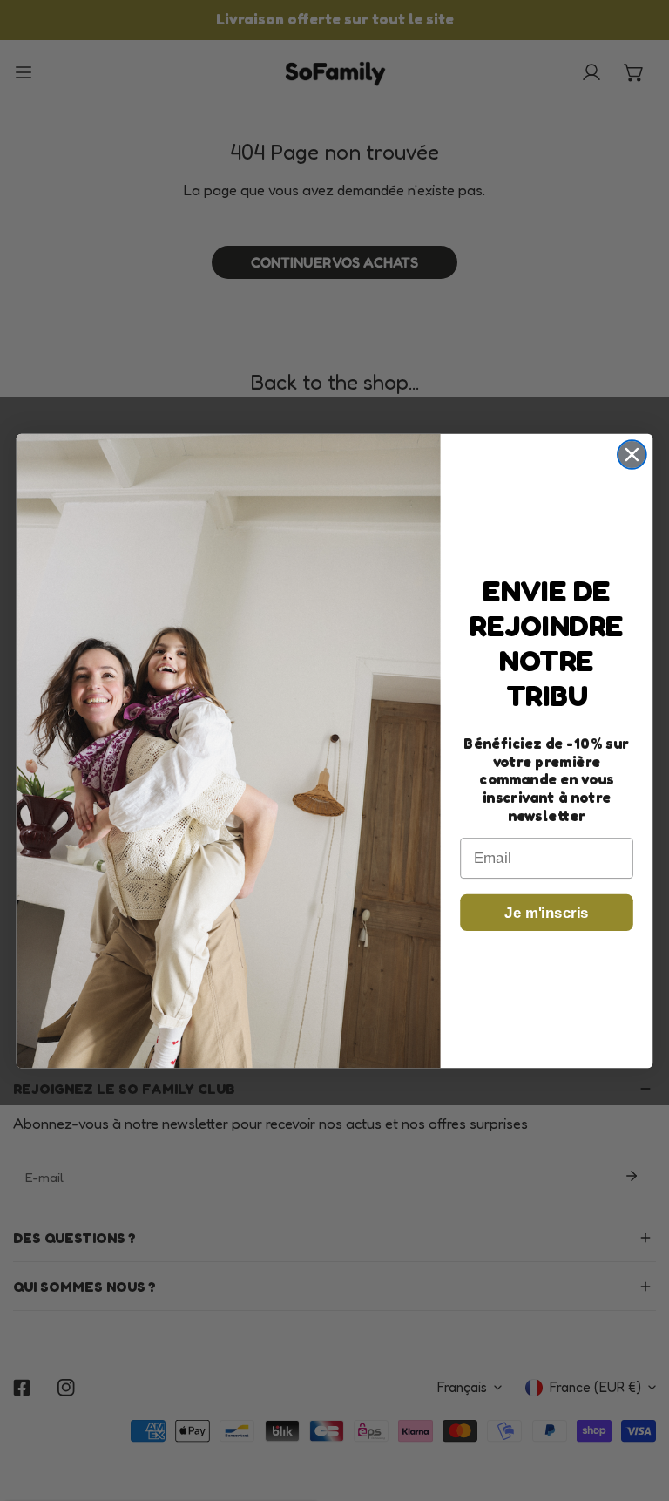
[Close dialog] (632, 454)
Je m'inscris (546, 913)
